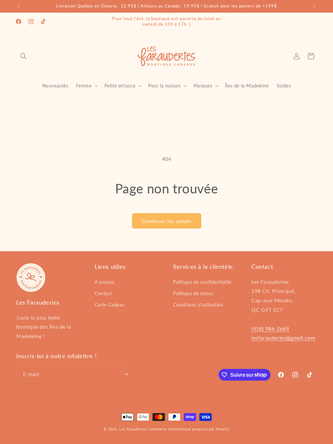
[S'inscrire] (126, 374)
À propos (104, 282)
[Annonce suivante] (314, 6)
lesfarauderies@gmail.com (283, 337)
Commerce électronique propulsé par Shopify (188, 429)
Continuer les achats (167, 221)
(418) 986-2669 (270, 328)
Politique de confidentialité (202, 282)
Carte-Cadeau (109, 304)
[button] (23, 56)
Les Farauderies (133, 429)
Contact (103, 293)
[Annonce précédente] (18, 6)
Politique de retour (193, 293)
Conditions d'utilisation (198, 304)
